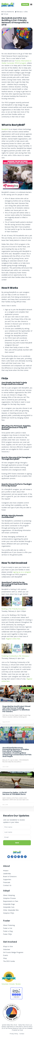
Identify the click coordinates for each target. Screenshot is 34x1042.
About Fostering (9, 925)
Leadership (7, 874)
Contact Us (7, 885)
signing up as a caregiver (22, 572)
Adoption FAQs (8, 913)
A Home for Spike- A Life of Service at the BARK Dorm (14, 793)
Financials (6, 882)
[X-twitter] (25, 856)
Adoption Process (9, 898)
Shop (5, 958)
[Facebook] (15, 856)
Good (21, 1030)
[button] (25, 4)
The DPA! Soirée (9, 961)
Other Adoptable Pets (11, 910)
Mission (5, 871)
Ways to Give (8, 946)
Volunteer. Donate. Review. (11, 984)
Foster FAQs (7, 934)
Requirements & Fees (10, 901)
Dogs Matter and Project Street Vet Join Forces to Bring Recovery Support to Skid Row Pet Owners (16, 709)
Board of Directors (10, 876)
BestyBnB (5, 129)
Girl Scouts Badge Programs (13, 952)
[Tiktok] (22, 856)
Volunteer (6, 949)
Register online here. (13, 639)
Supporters (7, 879)
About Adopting (9, 895)
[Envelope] (8, 856)
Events (5, 955)
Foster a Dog (7, 931)
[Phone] (12, 856)
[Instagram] (18, 856)
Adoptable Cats (8, 907)
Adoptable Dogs (9, 904)
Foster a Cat (7, 928)
